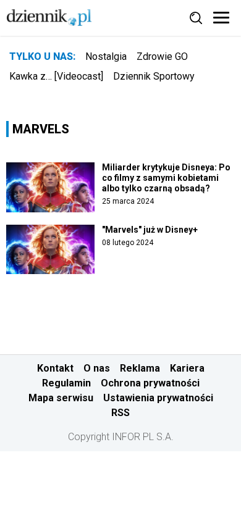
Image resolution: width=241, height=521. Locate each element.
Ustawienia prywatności (158, 398)
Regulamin (66, 383)
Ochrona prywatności (150, 383)
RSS (120, 413)
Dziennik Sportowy (154, 76)
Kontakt (55, 368)
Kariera (187, 368)
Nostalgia (106, 56)
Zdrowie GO (162, 56)
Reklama (140, 368)
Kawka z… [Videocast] (56, 76)
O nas (96, 368)
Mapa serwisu (60, 398)
